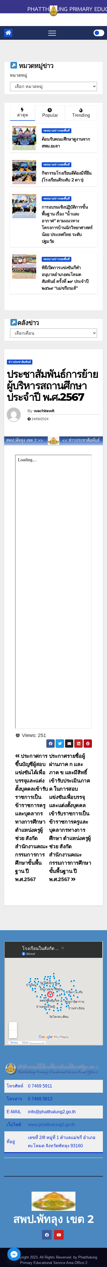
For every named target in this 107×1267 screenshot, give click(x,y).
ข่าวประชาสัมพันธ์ (20, 361)
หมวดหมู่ (18, 75)
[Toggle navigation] (52, 33)
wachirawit (44, 410)
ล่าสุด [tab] (22, 115)
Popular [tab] (50, 115)
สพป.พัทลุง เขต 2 (53, 1219)
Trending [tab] (81, 115)
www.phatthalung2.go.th (51, 1124)
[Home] (8, 33)
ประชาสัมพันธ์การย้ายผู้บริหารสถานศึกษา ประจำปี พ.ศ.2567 (52, 385)
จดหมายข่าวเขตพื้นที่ (56, 130)
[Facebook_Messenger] (14, 1254)
